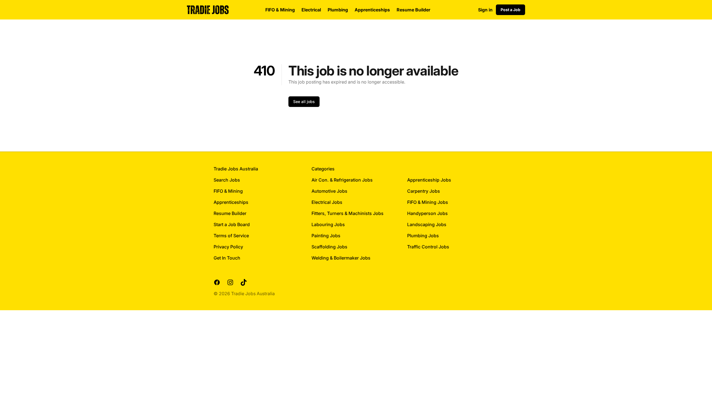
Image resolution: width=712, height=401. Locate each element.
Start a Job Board (232, 224)
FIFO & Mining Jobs (427, 202)
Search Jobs (227, 180)
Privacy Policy (228, 247)
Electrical (311, 10)
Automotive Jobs (329, 191)
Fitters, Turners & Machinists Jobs (348, 213)
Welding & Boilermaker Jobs (341, 258)
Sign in (485, 10)
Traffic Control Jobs (428, 247)
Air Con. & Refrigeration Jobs (342, 180)
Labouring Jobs (328, 224)
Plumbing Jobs (423, 235)
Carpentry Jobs (423, 191)
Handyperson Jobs (427, 213)
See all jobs (304, 101)
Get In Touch (227, 258)
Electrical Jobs (327, 202)
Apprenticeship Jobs (429, 180)
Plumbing (338, 10)
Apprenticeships (372, 10)
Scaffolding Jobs (329, 247)
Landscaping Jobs (426, 224)
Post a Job (510, 9)
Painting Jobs (326, 235)
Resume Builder (413, 10)
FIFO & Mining (280, 10)
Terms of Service (231, 235)
